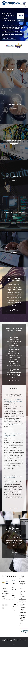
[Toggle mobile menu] (25, 6)
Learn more (19, 487)
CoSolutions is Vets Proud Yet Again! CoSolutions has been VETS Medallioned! (13, 424)
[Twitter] (3, 597)
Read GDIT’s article (13, 414)
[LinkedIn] (3, 594)
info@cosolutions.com (7, 589)
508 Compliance (5, 630)
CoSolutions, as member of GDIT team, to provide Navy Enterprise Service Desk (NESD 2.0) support (14, 390)
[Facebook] (6, 594)
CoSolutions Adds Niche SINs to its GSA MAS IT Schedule (13, 465)
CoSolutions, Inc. (12, 628)
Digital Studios (22, 630)
